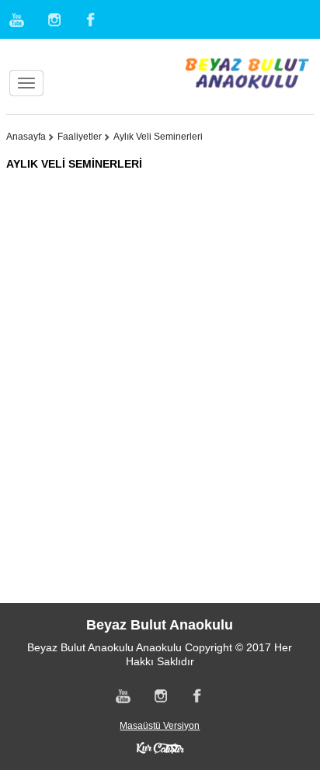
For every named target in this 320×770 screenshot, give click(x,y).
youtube (17, 19)
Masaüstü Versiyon (160, 725)
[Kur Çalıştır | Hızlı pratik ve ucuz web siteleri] (160, 747)
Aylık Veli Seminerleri (158, 136)
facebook (89, 19)
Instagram (53, 19)
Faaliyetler (79, 136)
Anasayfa (26, 136)
